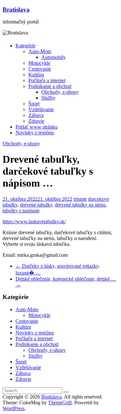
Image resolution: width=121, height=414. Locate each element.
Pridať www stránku (36, 127)
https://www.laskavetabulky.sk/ (34, 221)
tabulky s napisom (21, 210)
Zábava (36, 115)
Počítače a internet (47, 80)
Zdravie (36, 121)
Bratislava (16, 9)
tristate (80, 199)
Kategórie (25, 45)
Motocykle (39, 63)
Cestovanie (39, 69)
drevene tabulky (36, 204)
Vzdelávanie (41, 109)
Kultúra (36, 74)
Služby (48, 98)
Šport (33, 103)
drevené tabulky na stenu (80, 204)
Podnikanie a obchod (49, 86)
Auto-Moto (39, 51)
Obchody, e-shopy (60, 92)
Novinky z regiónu (34, 132)
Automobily (53, 57)
